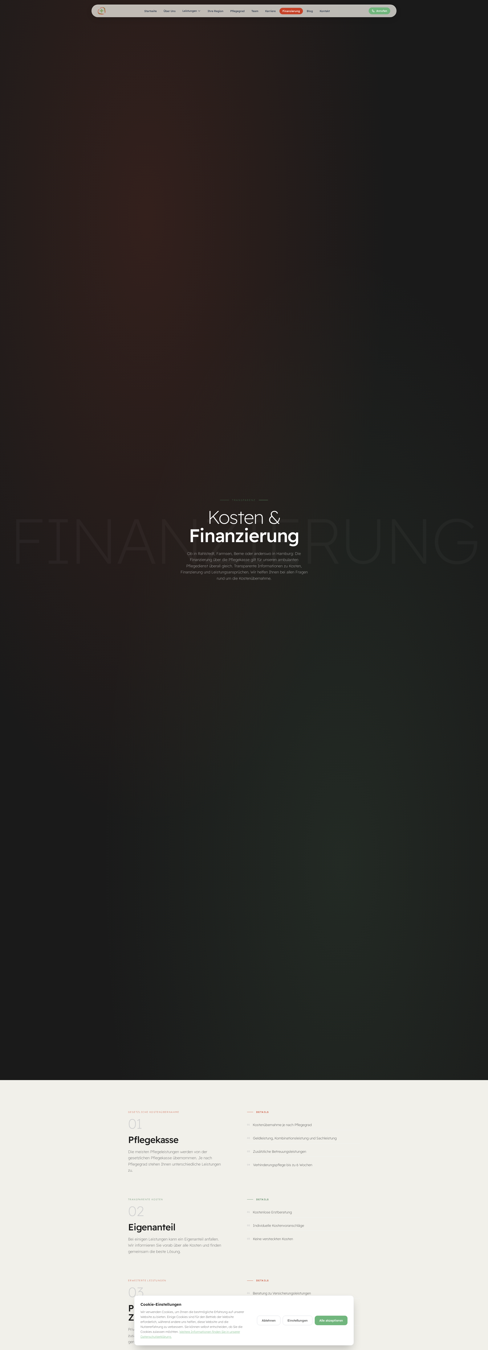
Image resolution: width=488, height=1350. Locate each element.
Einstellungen (297, 1320)
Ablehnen (269, 1320)
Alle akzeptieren (331, 1320)
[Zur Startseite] (101, 11)
